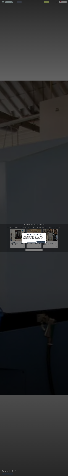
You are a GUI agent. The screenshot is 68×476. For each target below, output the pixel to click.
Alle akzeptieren (41, 241)
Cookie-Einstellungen (31, 241)
